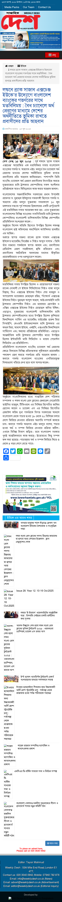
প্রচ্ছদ (11, 66)
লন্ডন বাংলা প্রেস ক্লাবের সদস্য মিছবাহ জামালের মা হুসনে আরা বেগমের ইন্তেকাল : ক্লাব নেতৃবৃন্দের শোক (36, 539)
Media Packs (11, 7)
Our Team (28, 7)
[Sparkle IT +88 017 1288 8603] (31, 898)
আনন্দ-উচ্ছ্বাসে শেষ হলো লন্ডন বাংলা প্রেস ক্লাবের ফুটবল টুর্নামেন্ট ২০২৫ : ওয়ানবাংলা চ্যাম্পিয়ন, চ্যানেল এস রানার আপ (35, 628)
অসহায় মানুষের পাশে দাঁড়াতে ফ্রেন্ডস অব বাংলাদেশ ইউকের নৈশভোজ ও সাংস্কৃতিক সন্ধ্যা (38, 526)
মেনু (53, 55)
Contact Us (44, 7)
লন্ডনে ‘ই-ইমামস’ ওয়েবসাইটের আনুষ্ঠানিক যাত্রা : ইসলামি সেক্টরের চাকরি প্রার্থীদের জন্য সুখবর (39, 615)
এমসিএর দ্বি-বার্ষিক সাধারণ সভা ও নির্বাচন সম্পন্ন (35, 771)
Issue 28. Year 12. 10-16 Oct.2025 (35, 590)
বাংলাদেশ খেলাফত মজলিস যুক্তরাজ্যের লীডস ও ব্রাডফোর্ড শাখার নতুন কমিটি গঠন (37, 805)
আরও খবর (53, 843)
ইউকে (23, 66)
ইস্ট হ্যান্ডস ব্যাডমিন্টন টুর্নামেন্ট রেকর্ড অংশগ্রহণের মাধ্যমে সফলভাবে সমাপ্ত (37, 678)
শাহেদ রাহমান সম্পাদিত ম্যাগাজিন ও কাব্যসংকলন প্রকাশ (33, 747)
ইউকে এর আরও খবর (19, 518)
